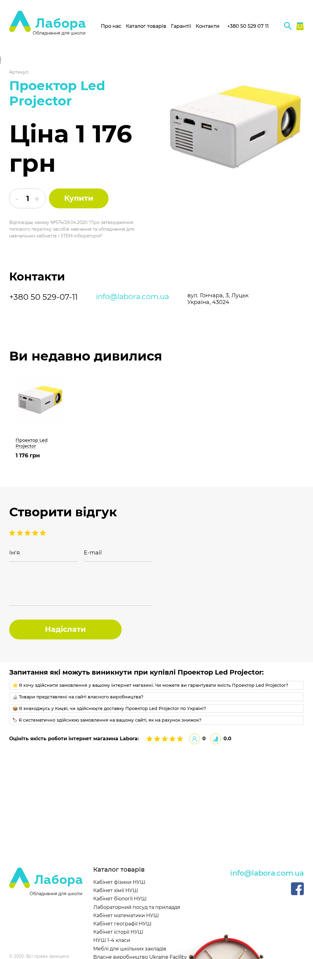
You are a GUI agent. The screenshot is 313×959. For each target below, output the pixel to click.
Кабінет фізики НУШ (119, 882)
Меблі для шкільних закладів (129, 949)
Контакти (207, 26)
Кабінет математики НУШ (126, 915)
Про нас (111, 26)
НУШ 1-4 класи (111, 940)
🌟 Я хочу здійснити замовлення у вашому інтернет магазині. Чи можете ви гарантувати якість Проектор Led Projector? (150, 685)
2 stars (36, 533)
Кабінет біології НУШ (120, 899)
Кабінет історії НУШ (118, 932)
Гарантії (181, 26)
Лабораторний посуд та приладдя (136, 907)
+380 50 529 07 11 (248, 26)
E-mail (93, 553)
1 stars (43, 533)
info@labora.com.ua (132, 296)
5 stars (13, 533)
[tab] (156, 685)
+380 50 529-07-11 (43, 297)
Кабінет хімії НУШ (115, 890)
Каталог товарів (146, 26)
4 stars (20, 533)
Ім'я (14, 553)
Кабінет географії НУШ (122, 924)
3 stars (28, 533)
